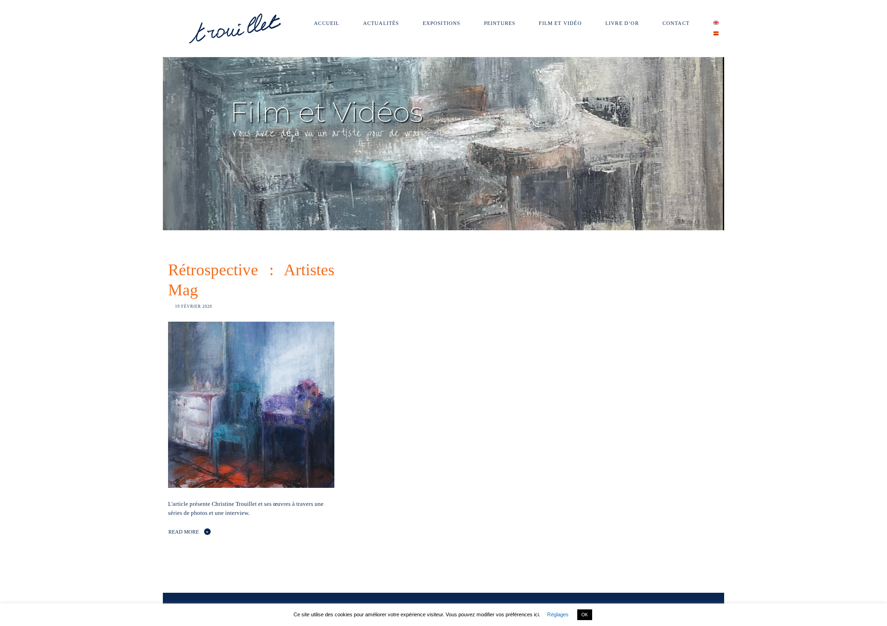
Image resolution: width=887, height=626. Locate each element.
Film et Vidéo (560, 23)
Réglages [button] (558, 614)
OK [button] (584, 614)
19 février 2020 (193, 306)
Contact (676, 23)
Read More (183, 532)
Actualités (381, 23)
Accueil (326, 23)
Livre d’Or (622, 23)
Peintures (500, 23)
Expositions (441, 23)
